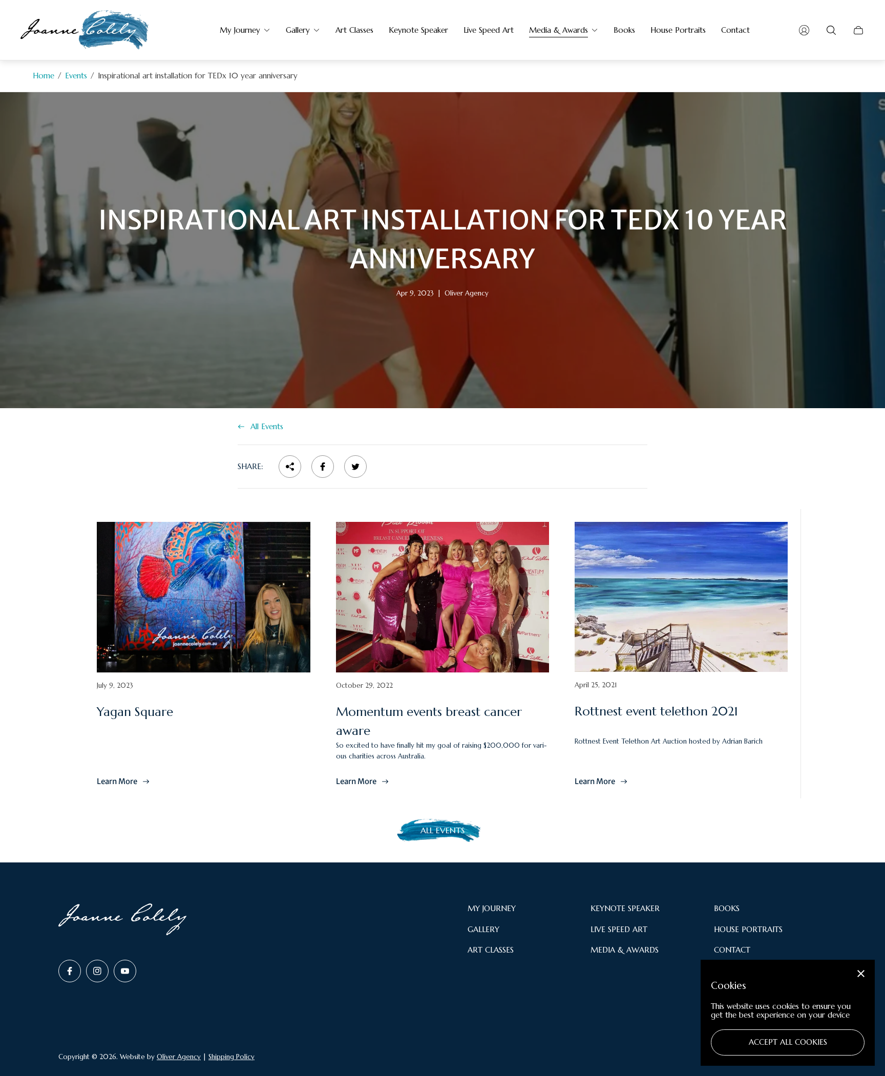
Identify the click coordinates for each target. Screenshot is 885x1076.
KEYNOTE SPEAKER (625, 908)
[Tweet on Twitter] (355, 466)
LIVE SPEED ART (619, 929)
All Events (266, 426)
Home (43, 75)
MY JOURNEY (492, 908)
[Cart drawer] (858, 30)
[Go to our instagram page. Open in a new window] (97, 971)
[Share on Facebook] (322, 466)
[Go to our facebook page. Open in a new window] (69, 971)
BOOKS (727, 908)
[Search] (831, 30)
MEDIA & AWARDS (625, 950)
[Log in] (804, 30)
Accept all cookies (788, 1042)
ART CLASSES (491, 950)
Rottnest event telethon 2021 (656, 711)
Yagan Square (135, 712)
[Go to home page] (84, 30)
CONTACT (732, 950)
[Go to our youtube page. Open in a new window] (125, 971)
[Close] (861, 973)
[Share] (290, 466)
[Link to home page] (122, 920)
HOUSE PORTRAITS (748, 929)
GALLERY (483, 929)
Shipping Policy (231, 1056)
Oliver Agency (179, 1056)
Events (76, 75)
